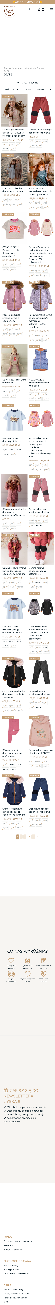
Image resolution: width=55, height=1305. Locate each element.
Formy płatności (11, 1269)
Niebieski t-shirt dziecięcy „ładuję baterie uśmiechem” (12, 629)
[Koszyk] (43, 9)
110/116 (18, 144)
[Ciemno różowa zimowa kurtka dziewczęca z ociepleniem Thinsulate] (14, 534)
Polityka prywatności (13, 1249)
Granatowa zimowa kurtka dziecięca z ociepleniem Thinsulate (13, 811)
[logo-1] (9, 10)
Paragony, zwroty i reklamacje (18, 1241)
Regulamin (8, 1245)
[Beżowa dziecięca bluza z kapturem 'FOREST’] (41, 716)
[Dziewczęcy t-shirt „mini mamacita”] (14, 345)
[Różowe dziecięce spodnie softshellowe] (41, 475)
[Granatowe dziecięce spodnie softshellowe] (41, 775)
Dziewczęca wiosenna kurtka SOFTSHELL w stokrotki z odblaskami (13, 132)
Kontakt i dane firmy (13, 1289)
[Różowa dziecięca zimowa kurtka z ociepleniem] (14, 281)
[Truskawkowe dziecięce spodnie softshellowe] (41, 95)
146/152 (46, 275)
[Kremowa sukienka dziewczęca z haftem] (14, 154)
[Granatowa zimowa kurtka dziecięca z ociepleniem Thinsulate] (14, 775)
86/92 (5, 144)
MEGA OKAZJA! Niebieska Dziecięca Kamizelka (39, 382)
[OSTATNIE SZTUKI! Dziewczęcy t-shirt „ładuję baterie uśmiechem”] (14, 213)
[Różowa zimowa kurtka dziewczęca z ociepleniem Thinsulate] (14, 475)
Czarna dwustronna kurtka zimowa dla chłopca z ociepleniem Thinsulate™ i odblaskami (40, 632)
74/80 (5, 200)
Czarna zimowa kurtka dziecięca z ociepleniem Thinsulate (14, 694)
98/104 (11, 144)
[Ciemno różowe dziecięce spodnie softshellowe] (41, 534)
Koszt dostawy (11, 1265)
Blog (6, 1301)
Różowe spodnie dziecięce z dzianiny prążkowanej (12, 753)
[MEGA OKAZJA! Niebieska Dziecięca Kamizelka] (41, 345)
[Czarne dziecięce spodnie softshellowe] (41, 657)
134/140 (13, 149)
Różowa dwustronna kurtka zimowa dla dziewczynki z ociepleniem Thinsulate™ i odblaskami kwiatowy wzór (40, 447)
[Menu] (51, 9)
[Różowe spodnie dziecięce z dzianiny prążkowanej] (14, 716)
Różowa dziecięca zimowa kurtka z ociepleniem (11, 318)
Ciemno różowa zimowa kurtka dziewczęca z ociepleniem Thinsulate (14, 571)
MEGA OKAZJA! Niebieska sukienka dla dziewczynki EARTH (40, 191)
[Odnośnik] (39, 9)
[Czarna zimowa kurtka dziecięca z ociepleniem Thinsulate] (14, 657)
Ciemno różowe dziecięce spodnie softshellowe (37, 571)
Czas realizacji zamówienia (16, 1273)
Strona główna (10, 68)
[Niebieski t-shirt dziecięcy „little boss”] (14, 404)
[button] (31, 9)
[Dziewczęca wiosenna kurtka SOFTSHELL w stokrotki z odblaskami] (14, 95)
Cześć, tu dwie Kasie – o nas (17, 1293)
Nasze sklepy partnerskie (15, 1297)
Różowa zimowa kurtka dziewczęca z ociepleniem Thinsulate (14, 512)
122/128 (5, 149)
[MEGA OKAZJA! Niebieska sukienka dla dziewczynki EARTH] (41, 154)
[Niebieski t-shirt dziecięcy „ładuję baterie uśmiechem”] (14, 592)
